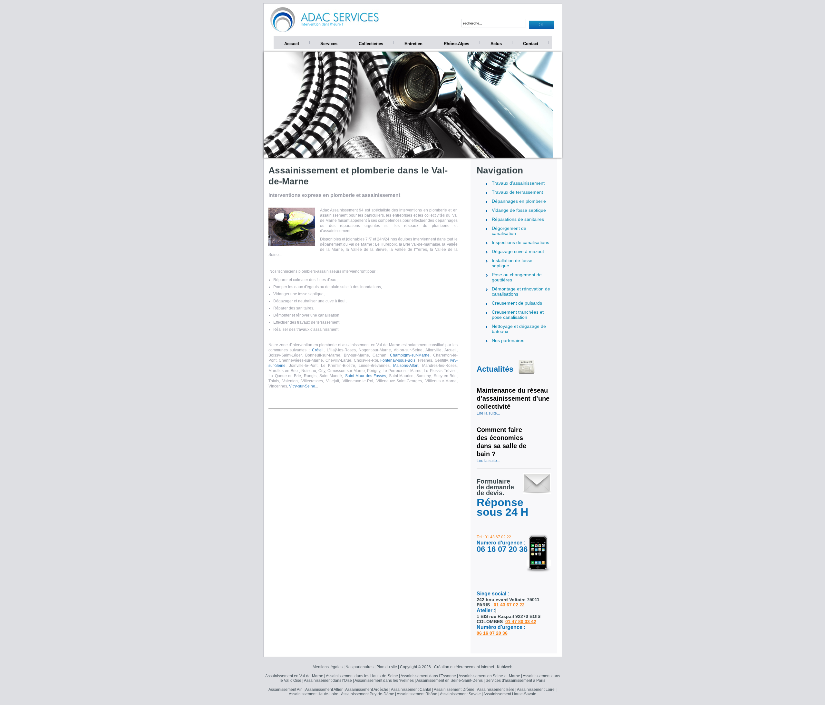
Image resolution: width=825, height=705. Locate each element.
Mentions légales (328, 667)
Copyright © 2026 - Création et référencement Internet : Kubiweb (456, 667)
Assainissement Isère (495, 689)
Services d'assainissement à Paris (515, 680)
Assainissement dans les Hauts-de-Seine (362, 676)
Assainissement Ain (285, 689)
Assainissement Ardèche (366, 689)
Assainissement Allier (324, 689)
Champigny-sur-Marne (410, 355)
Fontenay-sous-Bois (397, 360)
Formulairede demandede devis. (495, 487)
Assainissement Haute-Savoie (509, 694)
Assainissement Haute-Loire (313, 694)
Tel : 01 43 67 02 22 (494, 537)
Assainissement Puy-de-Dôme (367, 694)
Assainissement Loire (536, 689)
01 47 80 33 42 (520, 621)
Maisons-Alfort (405, 365)
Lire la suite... (488, 413)
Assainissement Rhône (417, 694)
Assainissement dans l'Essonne (428, 676)
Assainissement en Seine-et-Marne (489, 676)
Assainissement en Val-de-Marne (294, 676)
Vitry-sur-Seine (302, 386)
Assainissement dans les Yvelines (384, 680)
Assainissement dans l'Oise (328, 680)
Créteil (318, 350)
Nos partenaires (359, 667)
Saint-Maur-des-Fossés (365, 376)
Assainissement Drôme (454, 689)
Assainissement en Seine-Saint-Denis (449, 680)
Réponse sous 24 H (503, 507)
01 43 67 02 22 (509, 604)
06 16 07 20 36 (492, 633)
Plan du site (386, 667)
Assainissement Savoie (460, 694)
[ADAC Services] (324, 19)
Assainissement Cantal (411, 689)
